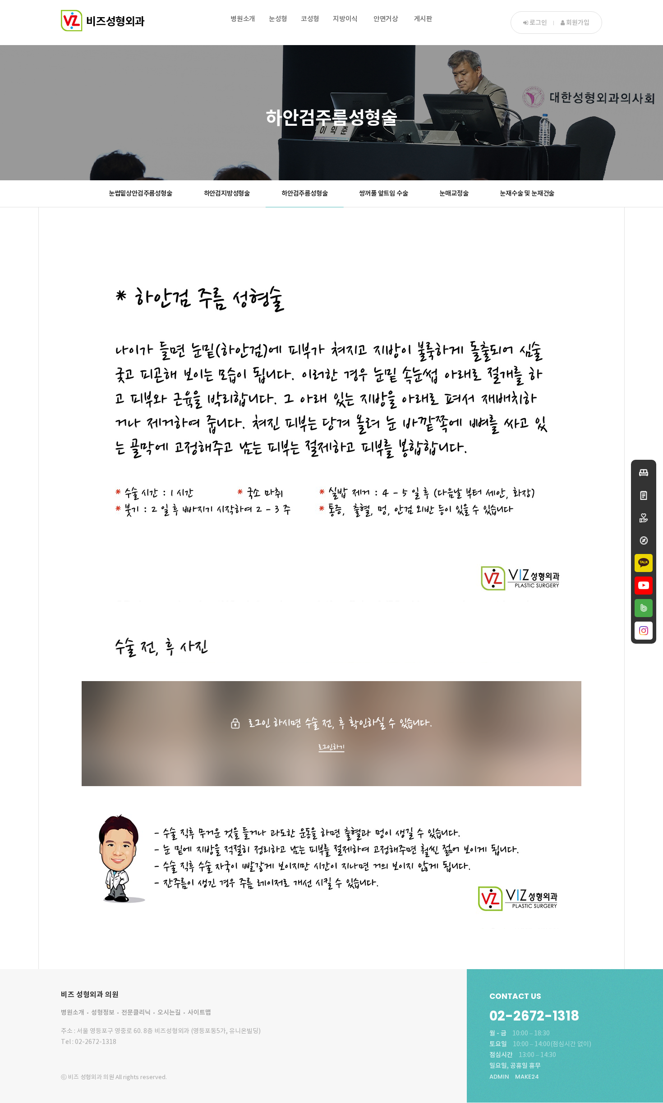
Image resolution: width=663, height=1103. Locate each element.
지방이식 (345, 19)
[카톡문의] (644, 563)
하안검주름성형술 (304, 193)
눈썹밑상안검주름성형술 (140, 193)
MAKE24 (527, 1076)
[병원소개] (644, 473)
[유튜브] (644, 586)
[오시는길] (644, 540)
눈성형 (278, 19)
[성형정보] (644, 495)
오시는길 (169, 1012)
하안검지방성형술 (227, 193)
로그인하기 (331, 747)
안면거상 (385, 19)
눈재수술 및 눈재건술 (527, 193)
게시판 (423, 19)
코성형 (310, 19)
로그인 (537, 23)
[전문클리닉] (644, 518)
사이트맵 (199, 1012)
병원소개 (242, 19)
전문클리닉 (136, 1012)
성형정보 (103, 1012)
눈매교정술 (453, 193)
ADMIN (499, 1076)
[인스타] (644, 631)
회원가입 (577, 23)
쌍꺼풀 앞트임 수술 (383, 193)
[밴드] (644, 608)
